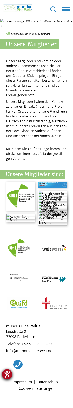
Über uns (30, 34)
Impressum (22, 381)
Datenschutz (47, 381)
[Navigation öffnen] (67, 9)
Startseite (17, 34)
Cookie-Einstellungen (37, 388)
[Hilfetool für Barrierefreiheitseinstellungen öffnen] (7, 374)
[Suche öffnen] (53, 9)
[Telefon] (18, 364)
